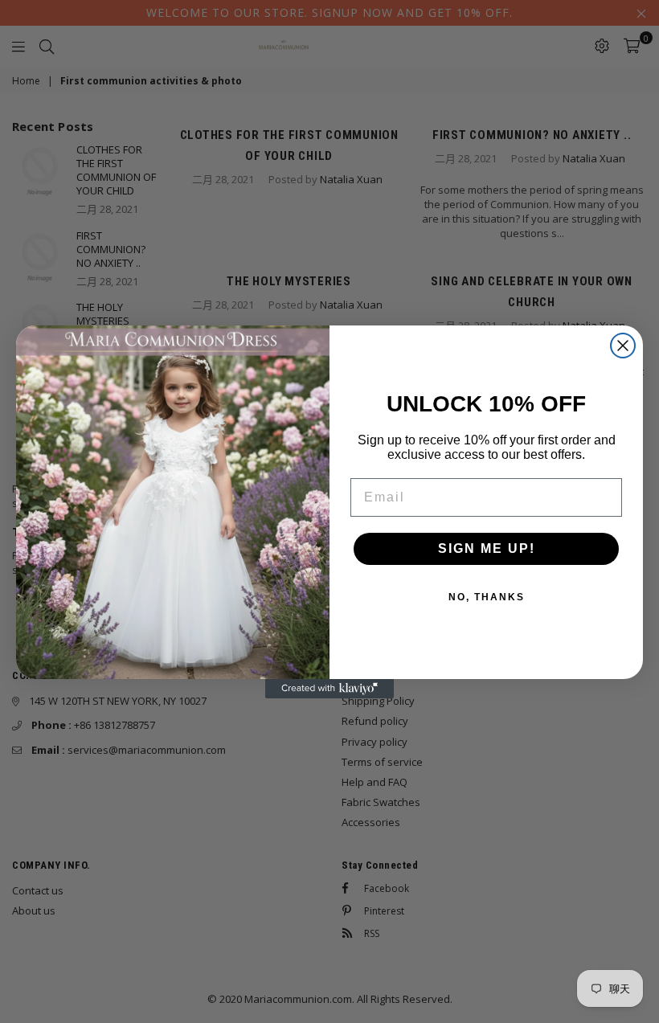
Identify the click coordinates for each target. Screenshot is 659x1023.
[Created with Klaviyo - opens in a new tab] (329, 688)
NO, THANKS (486, 597)
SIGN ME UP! (486, 548)
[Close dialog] (623, 345)
